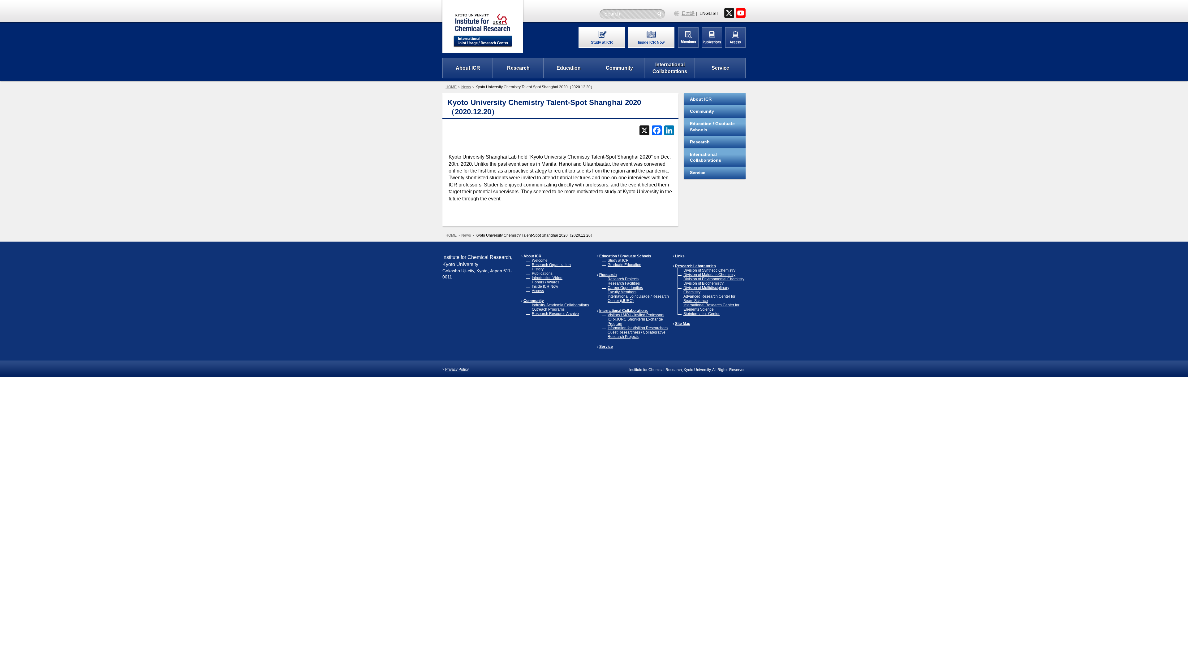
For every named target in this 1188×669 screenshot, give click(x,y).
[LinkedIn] (669, 131)
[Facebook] (657, 131)
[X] (644, 131)
